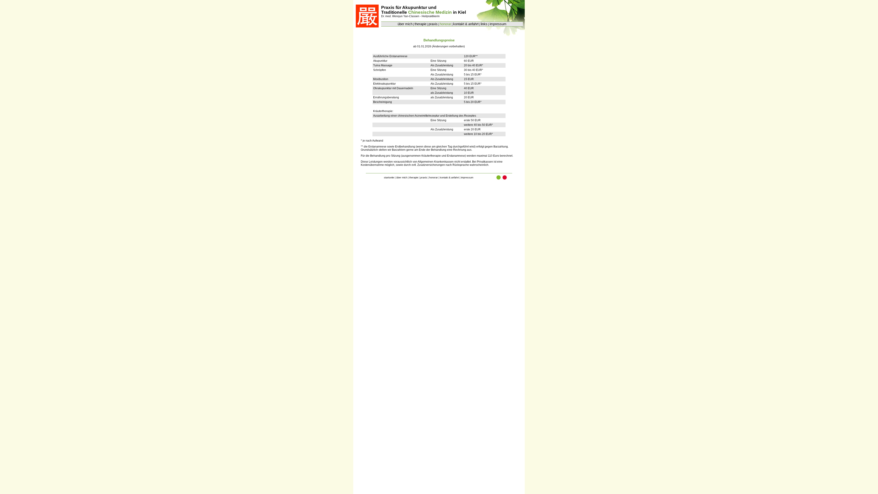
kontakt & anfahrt (466, 24)
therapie (420, 24)
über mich (405, 24)
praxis (433, 24)
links (484, 24)
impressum (498, 24)
